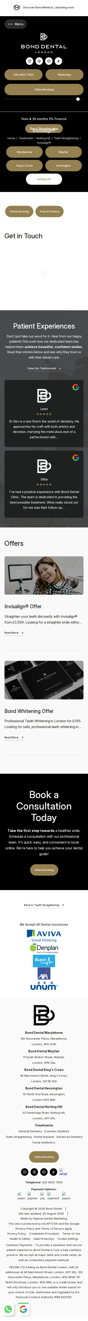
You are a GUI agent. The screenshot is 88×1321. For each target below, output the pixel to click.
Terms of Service (52, 1228)
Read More (11, 632)
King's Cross (24, 165)
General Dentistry (30, 1131)
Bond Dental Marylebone (44, 1032)
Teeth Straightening (66, 138)
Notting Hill (44, 179)
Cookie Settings (67, 1238)
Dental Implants (44, 1137)
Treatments (26, 138)
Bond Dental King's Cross (44, 1069)
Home (11, 138)
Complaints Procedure (44, 1233)
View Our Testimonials (42, 368)
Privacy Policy (25, 1228)
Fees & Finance (49, 211)
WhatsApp (64, 74)
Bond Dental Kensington (43, 1088)
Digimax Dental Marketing (50, 1218)
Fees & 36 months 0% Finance (43, 119)
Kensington (63, 165)
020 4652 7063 (23, 74)
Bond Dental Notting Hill (44, 1107)
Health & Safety (20, 1238)
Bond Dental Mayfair (44, 1051)
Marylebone (24, 152)
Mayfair (63, 152)
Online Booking (44, 89)
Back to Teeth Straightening (41, 905)
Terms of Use (71, 1233)
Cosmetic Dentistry (56, 1131)
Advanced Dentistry (69, 1137)
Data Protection (44, 1238)
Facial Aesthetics (43, 1142)
